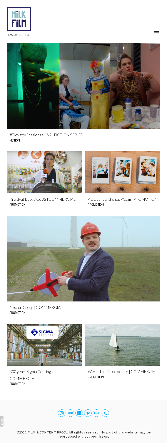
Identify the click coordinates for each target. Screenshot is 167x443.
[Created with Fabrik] (1, 421)
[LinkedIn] (79, 413)
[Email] (96, 413)
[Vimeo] (88, 413)
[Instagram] (61, 413)
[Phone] (105, 413)
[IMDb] (70, 413)
